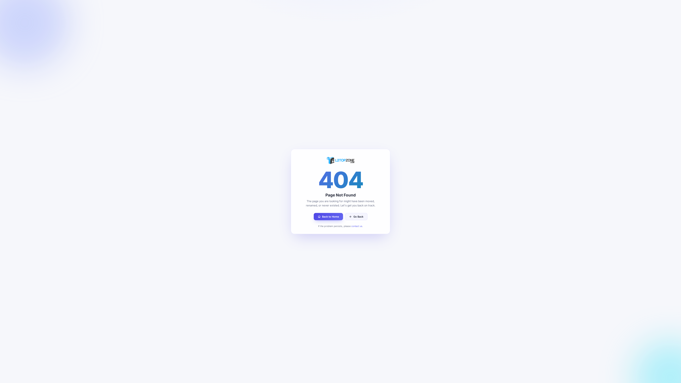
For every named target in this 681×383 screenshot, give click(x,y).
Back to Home (330, 216)
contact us (356, 226)
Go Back (358, 216)
